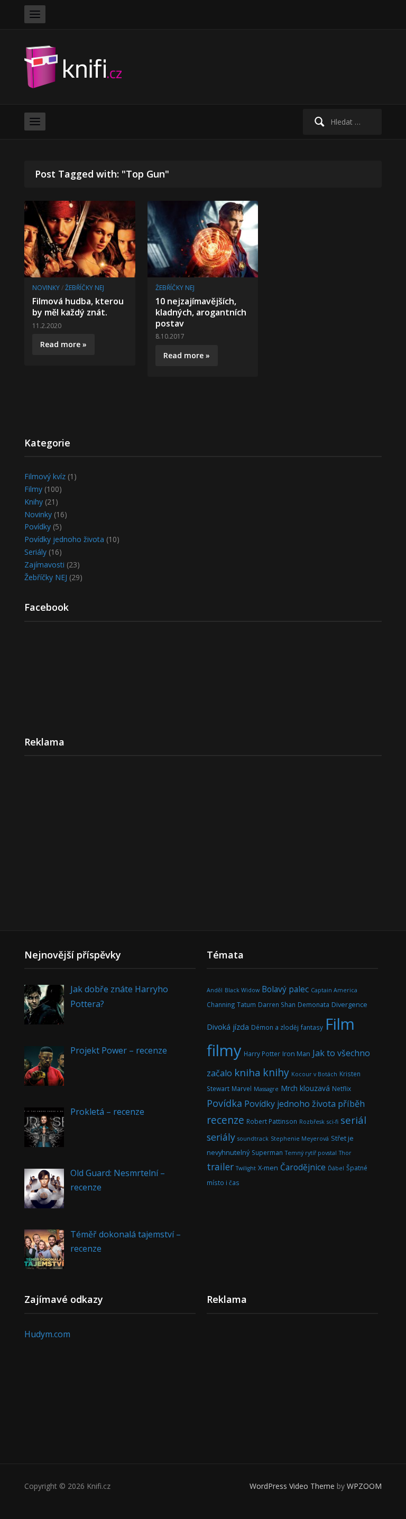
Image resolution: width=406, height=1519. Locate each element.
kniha (247, 1072)
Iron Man (296, 1053)
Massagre (266, 1089)
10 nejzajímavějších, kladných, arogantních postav (200, 312)
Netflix (341, 1088)
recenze (225, 1120)
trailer (220, 1166)
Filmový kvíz (45, 476)
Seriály (35, 552)
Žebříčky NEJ (84, 287)
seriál (353, 1119)
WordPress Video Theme (292, 1486)
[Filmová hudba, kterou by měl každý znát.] (79, 238)
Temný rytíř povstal (311, 1153)
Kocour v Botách (314, 1074)
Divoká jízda (228, 1027)
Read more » (63, 344)
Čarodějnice (303, 1167)
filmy (224, 1050)
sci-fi (332, 1121)
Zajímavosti (44, 565)
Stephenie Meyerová (300, 1138)
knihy (276, 1072)
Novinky (46, 287)
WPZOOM (364, 1486)
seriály (221, 1137)
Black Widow (242, 990)
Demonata (313, 1004)
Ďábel (336, 1168)
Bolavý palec (285, 989)
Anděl (215, 990)
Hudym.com (47, 1334)
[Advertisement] (203, 847)
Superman (267, 1152)
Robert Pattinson (271, 1121)
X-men (268, 1167)
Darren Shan (277, 1004)
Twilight (246, 1168)
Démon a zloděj (275, 1027)
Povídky (37, 526)
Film (340, 1024)
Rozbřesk (312, 1121)
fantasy (312, 1027)
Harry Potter (262, 1053)
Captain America (334, 990)
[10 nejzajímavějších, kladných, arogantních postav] (203, 238)
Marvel (242, 1088)
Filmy (33, 489)
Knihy (33, 502)
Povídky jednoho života (64, 539)
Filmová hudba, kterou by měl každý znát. (78, 306)
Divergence (349, 1004)
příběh (351, 1103)
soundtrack (253, 1138)
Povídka (224, 1103)
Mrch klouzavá (305, 1088)
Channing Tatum (231, 1004)
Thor (345, 1153)
